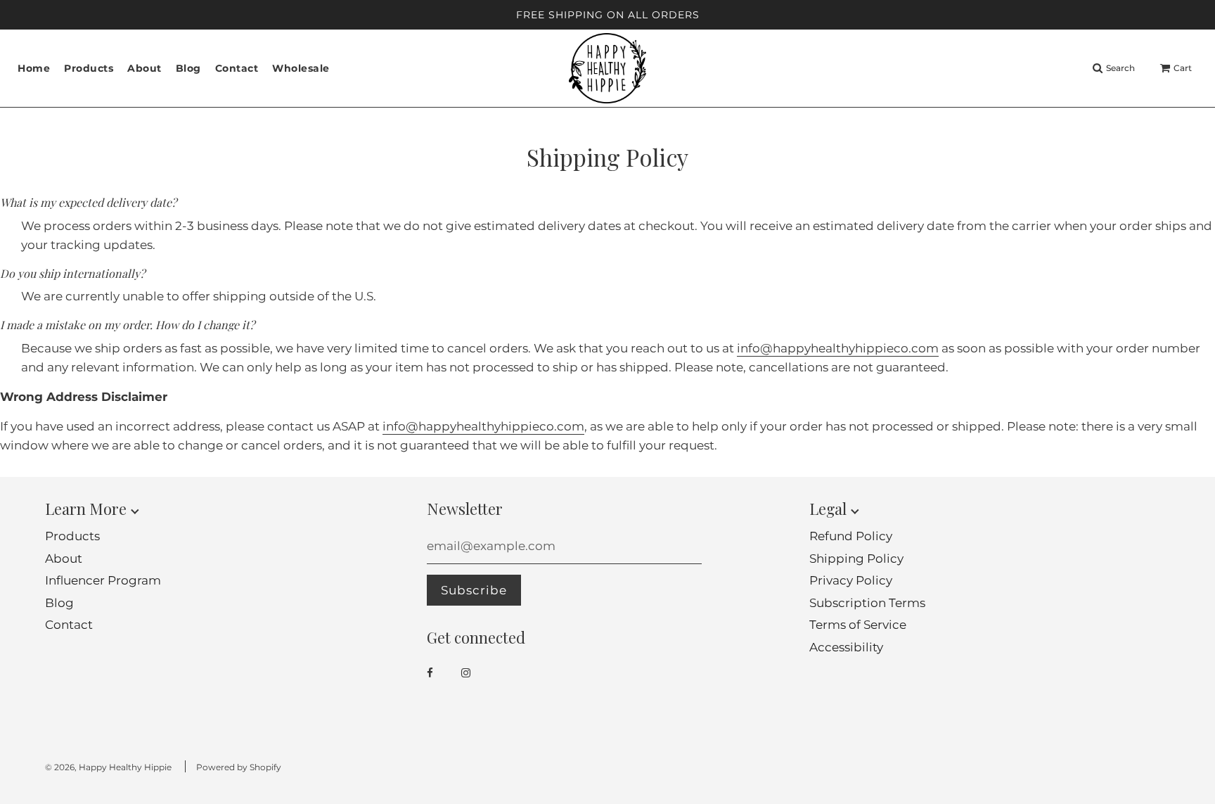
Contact (237, 68)
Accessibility (846, 647)
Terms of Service (857, 625)
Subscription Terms (867, 603)
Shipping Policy (856, 558)
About (144, 68)
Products (72, 536)
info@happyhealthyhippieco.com (838, 348)
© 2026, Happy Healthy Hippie (108, 767)
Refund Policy (850, 536)
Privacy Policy (850, 580)
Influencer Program (103, 580)
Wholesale (301, 68)
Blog (188, 68)
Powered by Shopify (238, 767)
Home (34, 68)
